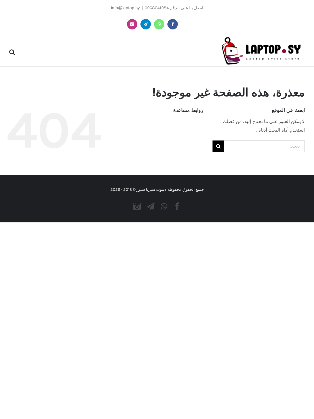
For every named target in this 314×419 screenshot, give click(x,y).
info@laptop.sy (125, 7)
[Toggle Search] (12, 52)
